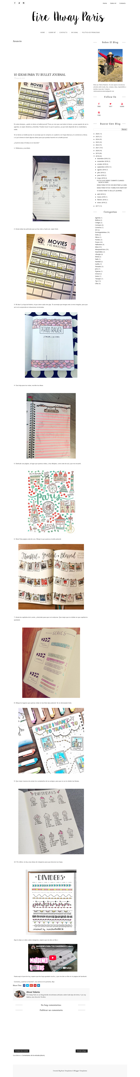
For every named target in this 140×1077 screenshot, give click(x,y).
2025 (97, 136)
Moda (97, 257)
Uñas (96, 283)
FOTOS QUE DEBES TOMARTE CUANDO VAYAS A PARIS (110, 181)
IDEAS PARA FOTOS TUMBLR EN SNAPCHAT (112, 188)
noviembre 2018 (102, 161)
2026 (97, 134)
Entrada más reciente (21, 1051)
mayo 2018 (101, 178)
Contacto (122, 3)
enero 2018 (101, 202)
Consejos (98, 225)
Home (105, 3)
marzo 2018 (101, 197)
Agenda (97, 218)
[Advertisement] (51, 57)
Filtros (97, 237)
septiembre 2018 (103, 167)
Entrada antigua (81, 1051)
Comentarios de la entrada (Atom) (33, 1055)
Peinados (98, 266)
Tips (96, 281)
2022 (97, 145)
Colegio (97, 223)
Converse (98, 227)
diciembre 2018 (102, 158)
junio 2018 (101, 175)
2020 (97, 150)
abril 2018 (100, 194)
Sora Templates (66, 1071)
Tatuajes (98, 279)
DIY (96, 230)
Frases (97, 242)
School (97, 274)
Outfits (97, 264)
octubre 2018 (101, 164)
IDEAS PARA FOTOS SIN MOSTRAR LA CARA (112, 185)
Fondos (97, 240)
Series (97, 276)
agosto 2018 (101, 170)
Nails (96, 259)
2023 (97, 142)
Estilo (97, 235)
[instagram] (24, 3)
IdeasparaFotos (100, 249)
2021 (97, 148)
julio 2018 (100, 172)
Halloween (98, 244)
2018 (97, 156)
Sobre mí (113, 3)
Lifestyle (98, 254)
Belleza (97, 220)
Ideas (97, 247)
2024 (97, 139)
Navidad (98, 262)
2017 (97, 206)
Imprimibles (99, 252)
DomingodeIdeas (101, 232)
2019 (97, 153)
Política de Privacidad (91, 32)
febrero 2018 (101, 200)
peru (96, 269)
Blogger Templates (80, 1071)
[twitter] (19, 3)
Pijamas (97, 271)
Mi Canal (74, 32)
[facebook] (15, 3)
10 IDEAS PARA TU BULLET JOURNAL (109, 191)
